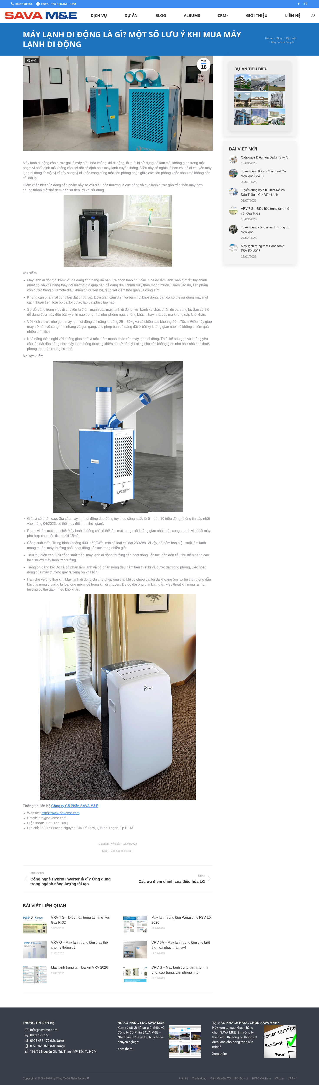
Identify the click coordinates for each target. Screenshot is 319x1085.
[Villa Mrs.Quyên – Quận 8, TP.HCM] (242, 117)
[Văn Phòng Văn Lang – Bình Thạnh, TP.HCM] (276, 99)
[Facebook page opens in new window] (299, 4)
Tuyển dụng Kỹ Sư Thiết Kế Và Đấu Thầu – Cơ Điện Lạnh (263, 192)
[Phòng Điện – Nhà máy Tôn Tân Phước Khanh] (276, 117)
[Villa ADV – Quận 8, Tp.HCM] (259, 99)
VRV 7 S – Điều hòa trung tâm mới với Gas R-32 (80, 920)
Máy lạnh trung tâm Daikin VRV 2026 (79, 967)
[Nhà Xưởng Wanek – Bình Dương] (259, 82)
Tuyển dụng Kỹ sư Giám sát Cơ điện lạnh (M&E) (263, 173)
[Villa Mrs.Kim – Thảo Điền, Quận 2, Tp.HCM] (259, 117)
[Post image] (35, 924)
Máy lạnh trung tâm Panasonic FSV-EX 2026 (181, 920)
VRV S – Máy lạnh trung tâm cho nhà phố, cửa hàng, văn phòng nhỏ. (179, 970)
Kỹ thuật (32, 60)
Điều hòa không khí (121, 851)
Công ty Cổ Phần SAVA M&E (74, 806)
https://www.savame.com (60, 813)
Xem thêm (125, 1049)
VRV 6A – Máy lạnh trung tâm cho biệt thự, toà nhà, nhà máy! (180, 945)
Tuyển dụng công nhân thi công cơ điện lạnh (265, 229)
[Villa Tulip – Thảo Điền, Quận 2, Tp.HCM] (242, 99)
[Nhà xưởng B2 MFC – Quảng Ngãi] (276, 82)
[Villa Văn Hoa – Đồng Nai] (242, 82)
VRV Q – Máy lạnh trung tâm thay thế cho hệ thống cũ (79, 945)
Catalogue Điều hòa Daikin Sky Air (265, 157)
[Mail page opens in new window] (305, 4)
